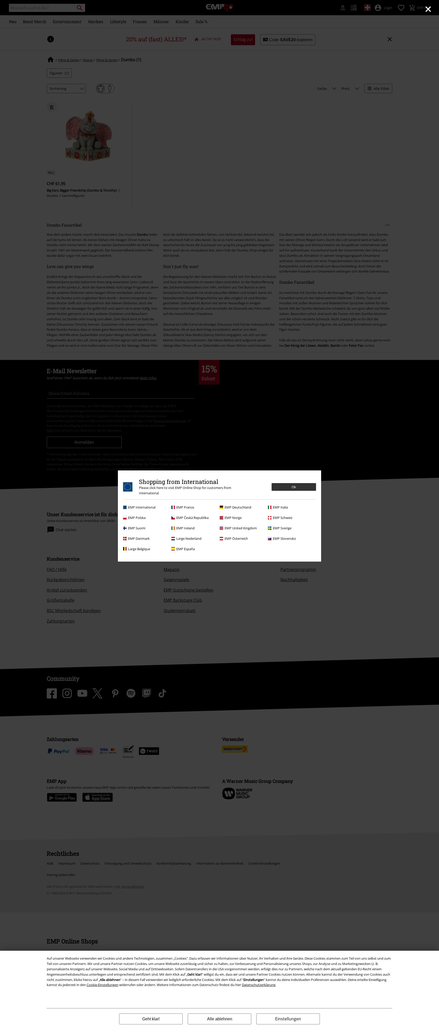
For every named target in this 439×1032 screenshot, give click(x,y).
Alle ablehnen (219, 1019)
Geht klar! (151, 1019)
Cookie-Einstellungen (102, 984)
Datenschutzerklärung (258, 984)
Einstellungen (288, 1019)
